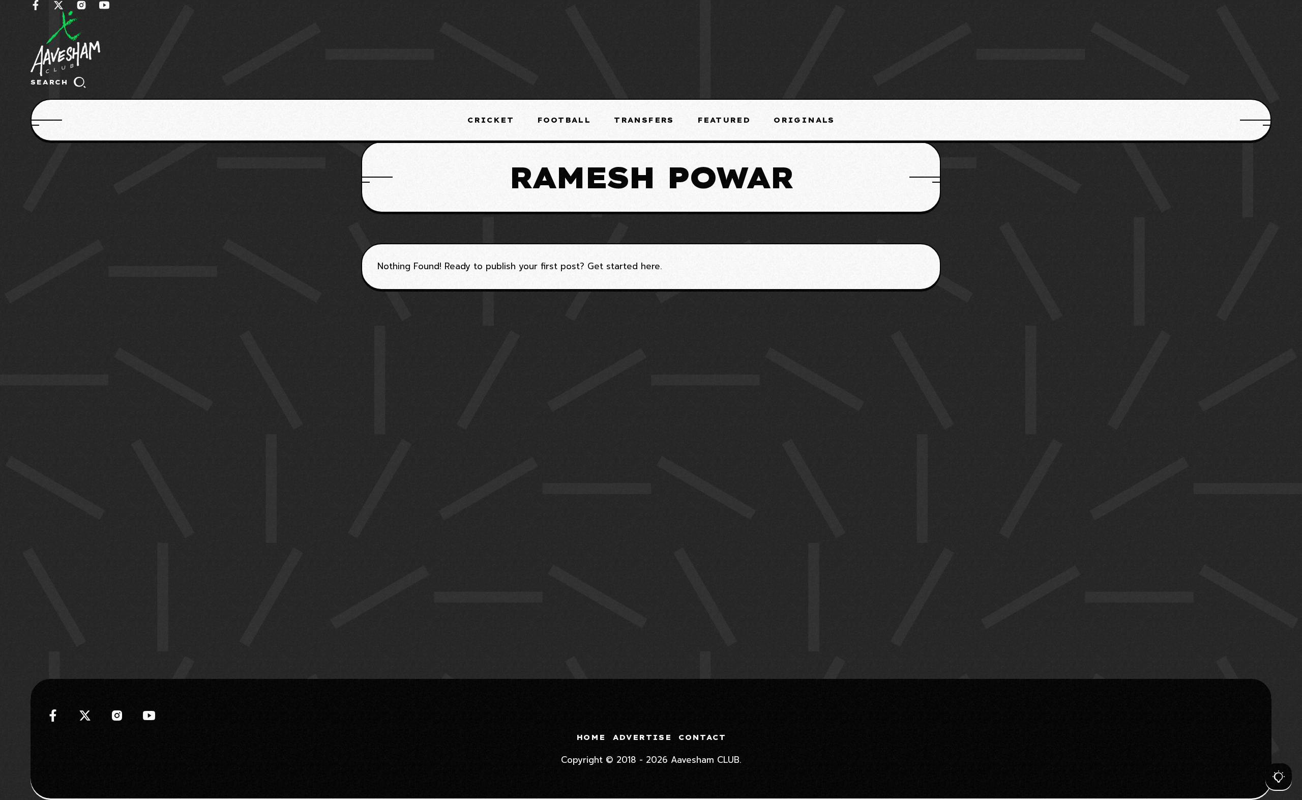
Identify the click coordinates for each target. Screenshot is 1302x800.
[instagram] (81, 5)
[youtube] (104, 5)
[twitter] (58, 5)
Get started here (623, 266)
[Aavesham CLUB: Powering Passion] (651, 43)
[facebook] (36, 5)
